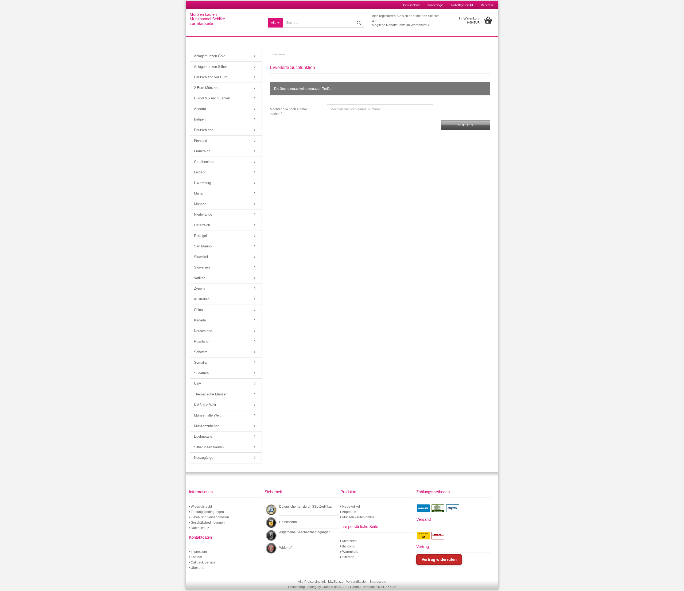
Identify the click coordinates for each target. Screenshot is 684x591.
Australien (201, 299)
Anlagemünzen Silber (210, 67)
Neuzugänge (203, 458)
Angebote (348, 512)
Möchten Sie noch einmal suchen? (288, 111)
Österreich (202, 225)
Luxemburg (202, 183)
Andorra (200, 109)
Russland (201, 341)
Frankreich (202, 151)
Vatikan (199, 278)
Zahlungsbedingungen (207, 512)
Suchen (465, 125)
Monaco (200, 204)
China (198, 310)
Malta (198, 193)
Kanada (200, 320)
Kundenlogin (435, 5)
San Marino (203, 246)
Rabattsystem (460, 5)
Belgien (199, 119)
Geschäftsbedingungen (207, 522)
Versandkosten (357, 582)
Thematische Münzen (210, 394)
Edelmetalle (203, 436)
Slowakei (201, 257)
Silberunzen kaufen (209, 447)
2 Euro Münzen (205, 88)
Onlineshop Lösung (302, 587)
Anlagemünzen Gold (209, 56)
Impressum (198, 552)
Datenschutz (199, 528)
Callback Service (202, 562)
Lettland (200, 172)
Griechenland (204, 162)
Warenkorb (349, 552)
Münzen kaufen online (358, 517)
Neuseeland (203, 331)
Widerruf (285, 548)
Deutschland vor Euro (210, 77)
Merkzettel (487, 5)
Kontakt (196, 557)
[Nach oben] (673, 583)
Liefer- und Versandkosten (209, 517)
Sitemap (347, 557)
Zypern (199, 288)
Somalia (200, 362)
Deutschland (203, 130)
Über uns (197, 568)
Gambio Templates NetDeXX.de (373, 587)
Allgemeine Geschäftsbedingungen (305, 532)
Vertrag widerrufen (439, 559)
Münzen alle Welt (207, 415)
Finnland (200, 141)
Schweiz (200, 352)
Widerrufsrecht (201, 506)
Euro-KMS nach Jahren (212, 98)
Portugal (200, 236)
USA (197, 384)
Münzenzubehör (206, 426)
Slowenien (202, 267)
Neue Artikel (350, 506)
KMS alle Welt (205, 405)
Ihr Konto (348, 546)
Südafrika (201, 373)
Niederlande (203, 214)
